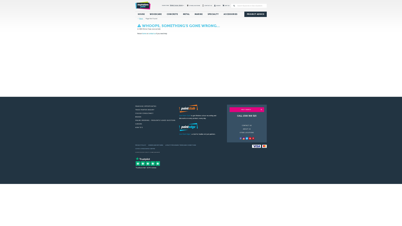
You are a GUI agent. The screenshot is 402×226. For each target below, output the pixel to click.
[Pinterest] (253, 138)
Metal (186, 14)
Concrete (172, 14)
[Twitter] (246, 138)
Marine (199, 14)
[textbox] (252, 6)
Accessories (230, 14)
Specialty (213, 14)
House (141, 14)
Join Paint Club (184, 115)
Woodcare (156, 14)
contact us (152, 33)
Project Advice (255, 14)
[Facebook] (240, 138)
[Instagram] (243, 138)
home (144, 33)
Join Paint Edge (185, 134)
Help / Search (246, 109)
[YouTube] (250, 138)
